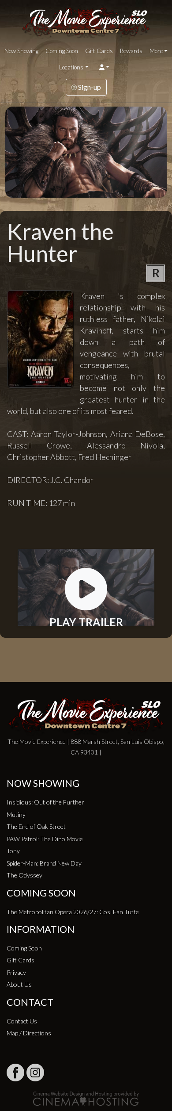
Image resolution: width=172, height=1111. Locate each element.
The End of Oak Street (36, 826)
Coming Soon (61, 50)
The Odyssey (24, 875)
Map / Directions (29, 1033)
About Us (19, 984)
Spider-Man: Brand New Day (44, 863)
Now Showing (21, 50)
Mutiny (16, 814)
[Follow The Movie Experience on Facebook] (15, 1072)
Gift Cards (99, 50)
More (156, 50)
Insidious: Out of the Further (45, 802)
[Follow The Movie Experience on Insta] (35, 1072)
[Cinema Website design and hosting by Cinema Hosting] (86, 1098)
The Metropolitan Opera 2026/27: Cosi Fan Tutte (73, 912)
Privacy (16, 972)
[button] (104, 67)
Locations (71, 67)
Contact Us (22, 1021)
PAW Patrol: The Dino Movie (45, 839)
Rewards (131, 50)
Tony (13, 850)
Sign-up (89, 87)
